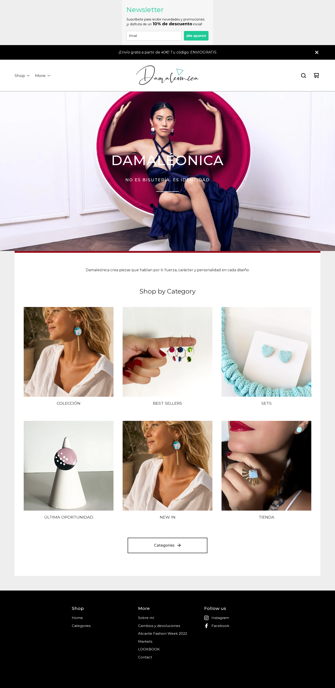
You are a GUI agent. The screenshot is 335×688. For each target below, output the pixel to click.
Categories (164, 545)
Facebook (220, 626)
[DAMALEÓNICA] (167, 75)
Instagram (220, 618)
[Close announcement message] (316, 52)
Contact (145, 657)
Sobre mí (146, 618)
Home (77, 618)
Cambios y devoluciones (159, 626)
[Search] (303, 76)
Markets (145, 641)
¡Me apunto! (196, 35)
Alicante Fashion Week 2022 (162, 633)
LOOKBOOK (149, 649)
